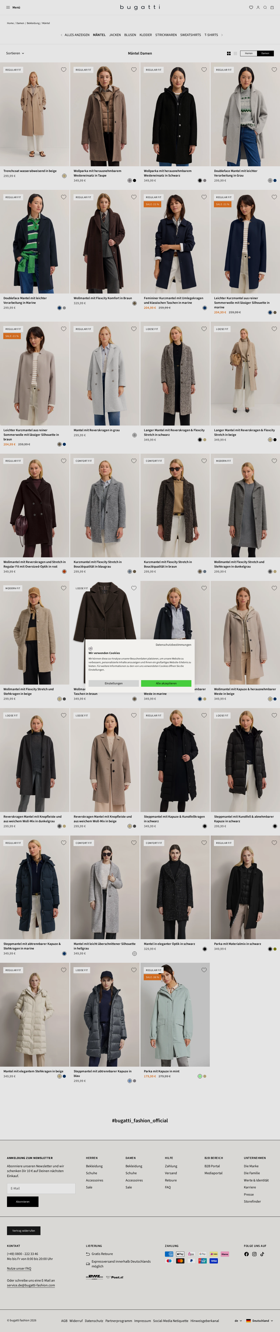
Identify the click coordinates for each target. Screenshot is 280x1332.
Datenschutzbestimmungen (173, 645)
